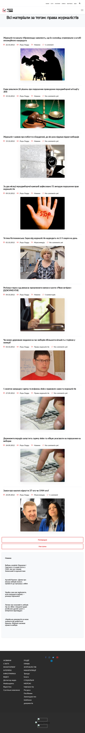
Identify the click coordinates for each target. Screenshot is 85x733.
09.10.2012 (10, 193)
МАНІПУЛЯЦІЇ (30, 670)
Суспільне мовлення (11, 690)
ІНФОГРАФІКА (69, 3)
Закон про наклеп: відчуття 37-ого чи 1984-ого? (26, 490)
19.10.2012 (10, 96)
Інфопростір (29, 687)
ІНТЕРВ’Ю (63, 3)
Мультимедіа (39, 242)
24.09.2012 (10, 445)
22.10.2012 (10, 45)
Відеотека (7, 687)
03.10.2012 (10, 347)
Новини (37, 45)
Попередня (42, 540)
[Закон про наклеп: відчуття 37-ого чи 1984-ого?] (42, 516)
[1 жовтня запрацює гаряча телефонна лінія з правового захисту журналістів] (42, 414)
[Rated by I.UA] (42, 719)
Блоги (26, 677)
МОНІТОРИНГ (57, 3)
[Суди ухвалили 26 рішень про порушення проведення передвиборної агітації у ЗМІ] (42, 115)
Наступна (42, 546)
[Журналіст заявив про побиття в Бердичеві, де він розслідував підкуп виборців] (42, 162)
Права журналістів (41, 347)
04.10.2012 (10, 295)
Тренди (27, 673)
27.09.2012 (10, 393)
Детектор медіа (9, 680)
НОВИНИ (47, 3)
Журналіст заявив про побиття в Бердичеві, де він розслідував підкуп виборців (41, 136)
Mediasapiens (8, 683)
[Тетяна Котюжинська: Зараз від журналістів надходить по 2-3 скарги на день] (42, 263)
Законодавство (30, 697)
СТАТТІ (52, 3)
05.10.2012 (10, 242)
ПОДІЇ (26, 660)
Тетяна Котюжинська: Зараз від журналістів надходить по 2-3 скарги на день (40, 238)
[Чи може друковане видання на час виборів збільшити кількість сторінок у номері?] (42, 366)
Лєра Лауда (24, 45)
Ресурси (27, 690)
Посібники (28, 693)
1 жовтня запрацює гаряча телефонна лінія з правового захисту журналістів (39, 388)
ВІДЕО (75, 3)
